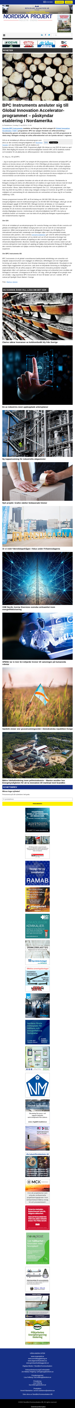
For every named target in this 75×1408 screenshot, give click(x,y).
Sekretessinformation (38, 1407)
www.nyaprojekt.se (37, 1356)
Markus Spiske (12, 282)
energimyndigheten (39, 235)
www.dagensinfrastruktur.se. (37, 1361)
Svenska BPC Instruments (12, 128)
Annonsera (69, 2)
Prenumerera (59, 2)
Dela (46, 142)
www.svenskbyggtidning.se (37, 1358)
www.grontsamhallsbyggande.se (37, 1363)
